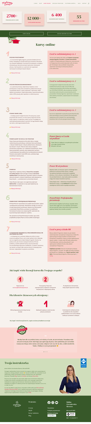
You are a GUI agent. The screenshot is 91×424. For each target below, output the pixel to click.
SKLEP (40, 3)
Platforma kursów (70, 3)
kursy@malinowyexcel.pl (21, 287)
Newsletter (50, 408)
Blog (79, 3)
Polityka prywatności (53, 410)
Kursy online (47, 3)
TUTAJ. (29, 392)
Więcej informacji (15, 73)
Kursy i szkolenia (34, 413)
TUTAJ (51, 256)
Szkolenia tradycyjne (57, 3)
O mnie (35, 3)
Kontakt (84, 3)
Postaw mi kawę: (52, 413)
